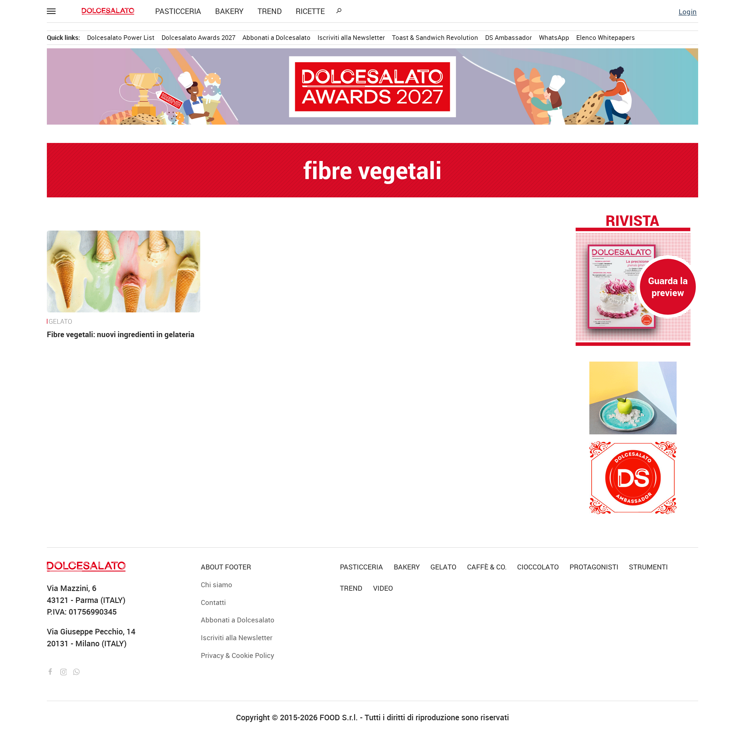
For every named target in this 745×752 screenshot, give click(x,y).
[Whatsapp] (76, 670)
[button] (54, 11)
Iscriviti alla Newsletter (351, 37)
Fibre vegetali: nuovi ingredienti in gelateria (120, 334)
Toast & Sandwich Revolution (435, 37)
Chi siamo (216, 584)
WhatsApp (554, 37)
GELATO (60, 321)
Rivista (632, 220)
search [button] (338, 10)
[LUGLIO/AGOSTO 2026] (633, 287)
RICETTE (310, 11)
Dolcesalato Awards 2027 (198, 37)
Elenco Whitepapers (605, 37)
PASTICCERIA (178, 11)
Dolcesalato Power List (121, 37)
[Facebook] (51, 670)
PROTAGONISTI (594, 566)
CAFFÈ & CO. (487, 566)
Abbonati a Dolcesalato (276, 37)
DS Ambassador (508, 37)
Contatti (213, 602)
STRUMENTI (648, 566)
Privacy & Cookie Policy (237, 655)
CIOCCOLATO (538, 566)
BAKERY (229, 11)
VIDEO (383, 588)
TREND (270, 11)
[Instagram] (64, 670)
